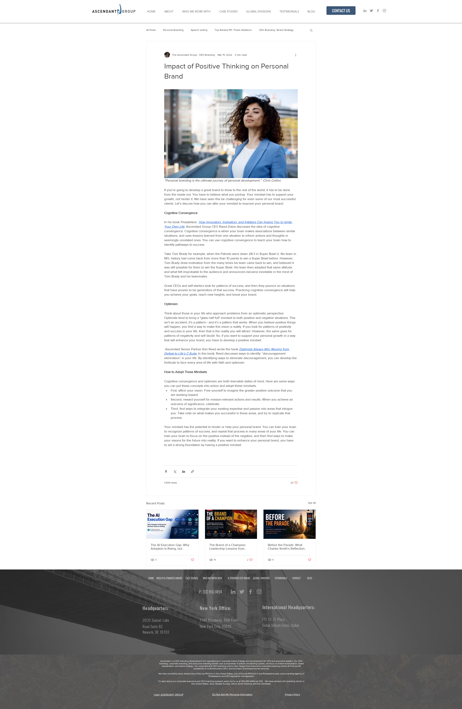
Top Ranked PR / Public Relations (233, 29)
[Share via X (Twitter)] (174, 471)
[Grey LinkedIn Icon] (365, 10)
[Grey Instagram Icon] (384, 10)
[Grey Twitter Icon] (371, 10)
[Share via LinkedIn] (183, 471)
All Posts (151, 29)
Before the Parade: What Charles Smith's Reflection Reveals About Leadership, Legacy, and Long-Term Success (286, 546)
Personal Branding (173, 29)
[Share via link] (192, 471)
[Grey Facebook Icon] (378, 10)
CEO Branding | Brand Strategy (276, 29)
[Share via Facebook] (166, 471)
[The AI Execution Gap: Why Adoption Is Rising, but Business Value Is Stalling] (172, 524)
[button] (311, 30)
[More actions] (295, 55)
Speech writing (199, 29)
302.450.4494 (213, 592)
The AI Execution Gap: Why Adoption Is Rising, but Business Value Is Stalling (170, 546)
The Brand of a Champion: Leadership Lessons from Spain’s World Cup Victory (227, 546)
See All (312, 502)
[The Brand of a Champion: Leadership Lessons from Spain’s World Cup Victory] (231, 524)
